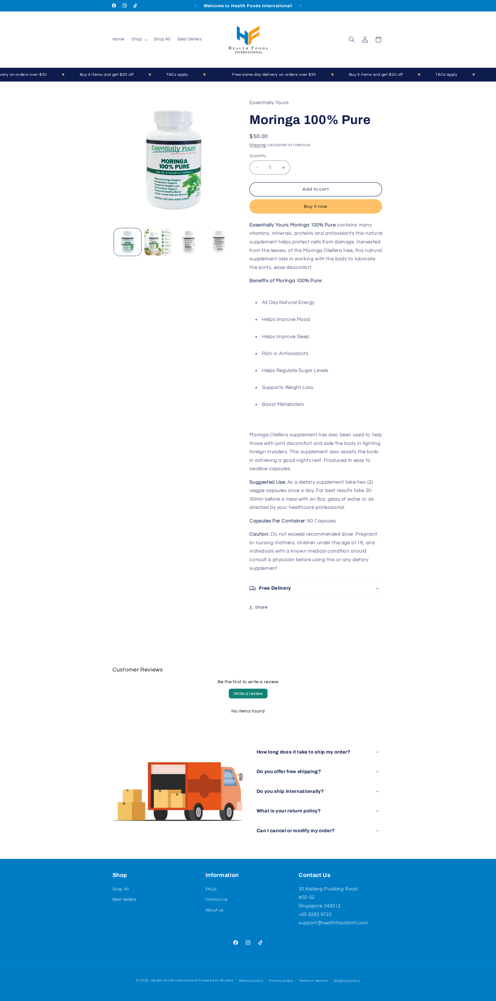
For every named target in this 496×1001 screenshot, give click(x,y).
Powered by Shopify (215, 980)
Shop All (121, 889)
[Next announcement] (300, 5)
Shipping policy (347, 980)
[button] (139, 39)
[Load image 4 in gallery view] (218, 242)
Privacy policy (281, 980)
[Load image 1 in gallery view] (127, 242)
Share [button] (261, 607)
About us (215, 910)
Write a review (248, 693)
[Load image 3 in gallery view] (188, 242)
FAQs (211, 889)
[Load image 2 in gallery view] (158, 242)
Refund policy (251, 980)
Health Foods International (174, 980)
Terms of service (313, 980)
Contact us (217, 899)
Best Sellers (125, 899)
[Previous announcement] (195, 5)
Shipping (257, 145)
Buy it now (316, 206)
